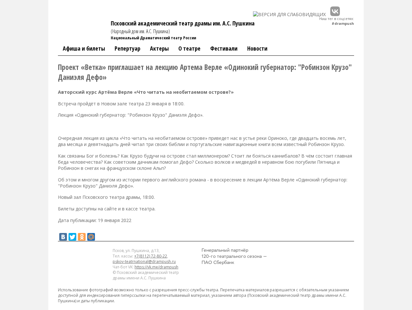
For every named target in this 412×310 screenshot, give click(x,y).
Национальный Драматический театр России (153, 38)
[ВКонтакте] (63, 237)
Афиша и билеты (84, 48)
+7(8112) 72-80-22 (150, 256)
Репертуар (127, 48)
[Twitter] (72, 237)
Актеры (159, 48)
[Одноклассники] (82, 237)
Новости (257, 48)
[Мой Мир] (91, 237)
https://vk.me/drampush (156, 267)
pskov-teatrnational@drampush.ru (144, 261)
